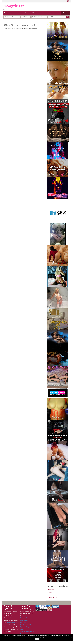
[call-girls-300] (57, 73)
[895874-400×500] (57, 539)
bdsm (5, 618)
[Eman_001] (57, 358)
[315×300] (58, 113)
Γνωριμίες (50, 592)
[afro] (58, 233)
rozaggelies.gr (8, 12)
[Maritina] (57, 255)
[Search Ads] (67, 17)
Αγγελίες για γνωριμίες (25, 624)
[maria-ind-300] (57, 276)
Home (15, 12)
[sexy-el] (57, 450)
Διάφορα (50, 594)
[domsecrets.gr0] (57, 430)
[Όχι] (71, 637)
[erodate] (58, 132)
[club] (57, 491)
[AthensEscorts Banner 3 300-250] (57, 168)
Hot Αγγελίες (51, 589)
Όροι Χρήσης (33, 12)
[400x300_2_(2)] (57, 574)
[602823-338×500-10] (57, 515)
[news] (57, 212)
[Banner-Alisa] (57, 409)
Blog (26, 12)
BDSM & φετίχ (23, 622)
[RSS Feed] (68, 1)
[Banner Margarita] (57, 377)
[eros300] (57, 188)
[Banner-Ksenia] (57, 470)
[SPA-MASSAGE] (57, 319)
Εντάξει (37, 639)
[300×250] (57, 31)
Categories (20, 12)
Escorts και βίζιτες (24, 620)
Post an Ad (65, 12)
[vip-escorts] (57, 50)
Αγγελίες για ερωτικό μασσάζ (27, 626)
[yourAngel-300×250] (57, 150)
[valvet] (57, 93)
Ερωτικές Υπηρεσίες (52, 597)
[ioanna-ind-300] (57, 297)
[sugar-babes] (57, 393)
